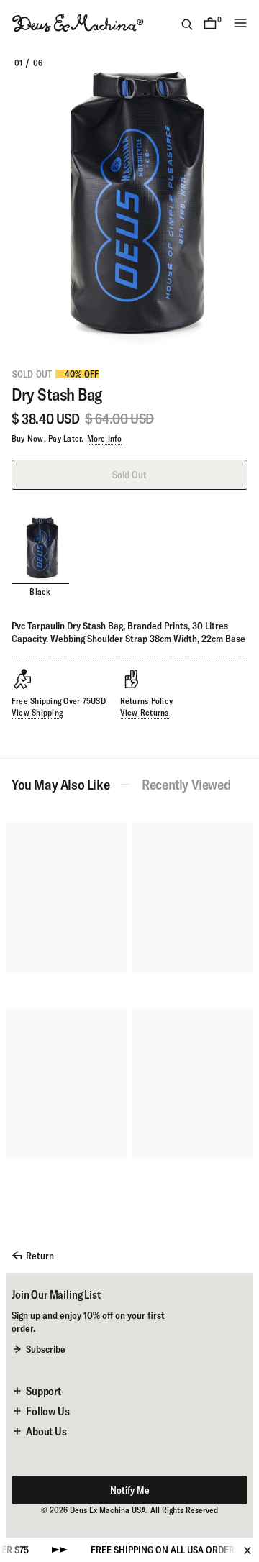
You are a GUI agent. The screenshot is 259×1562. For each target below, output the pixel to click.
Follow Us (48, 1411)
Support (43, 1391)
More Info (104, 438)
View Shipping (37, 712)
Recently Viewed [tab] (186, 784)
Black (39, 591)
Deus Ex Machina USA (108, 1509)
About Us (46, 1431)
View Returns (144, 712)
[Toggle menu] (240, 23)
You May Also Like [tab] (60, 784)
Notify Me (130, 1490)
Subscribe (45, 1349)
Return (40, 1255)
